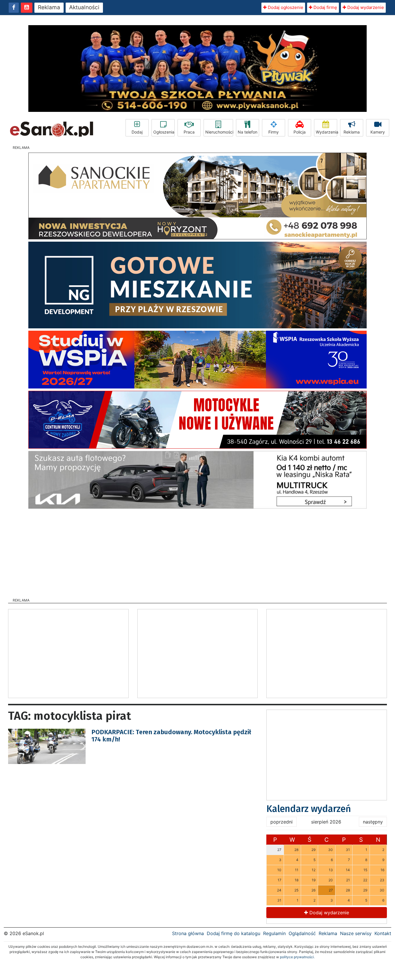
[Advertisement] (197, 551)
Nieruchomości (219, 131)
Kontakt (382, 933)
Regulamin (274, 933)
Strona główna (188, 933)
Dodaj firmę (324, 7)
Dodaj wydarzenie (365, 7)
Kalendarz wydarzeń (308, 808)
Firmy (273, 131)
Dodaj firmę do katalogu (233, 933)
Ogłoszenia (163, 131)
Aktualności (84, 7)
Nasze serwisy (356, 933)
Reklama (49, 7)
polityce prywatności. (297, 957)
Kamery (377, 131)
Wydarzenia (326, 131)
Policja (300, 131)
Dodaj (137, 131)
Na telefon (247, 131)
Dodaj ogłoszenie (285, 7)
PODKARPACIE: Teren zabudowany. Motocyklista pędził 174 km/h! (171, 735)
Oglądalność (302, 933)
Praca (189, 131)
